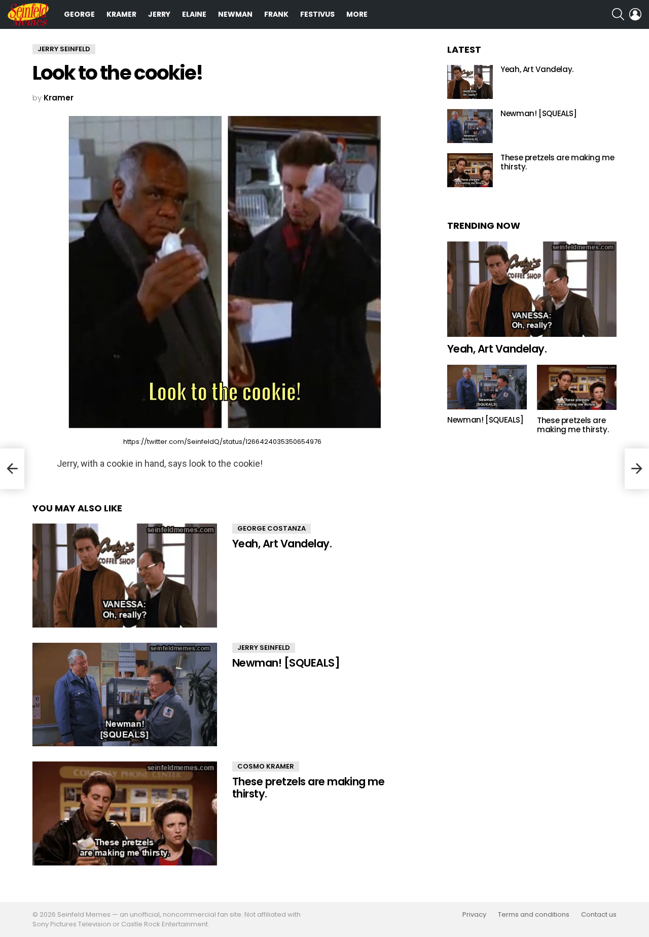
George (79, 14)
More (357, 14)
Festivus (317, 14)
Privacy (474, 915)
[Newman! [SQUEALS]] (124, 694)
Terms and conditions (533, 915)
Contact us (599, 915)
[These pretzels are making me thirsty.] (124, 813)
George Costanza (271, 528)
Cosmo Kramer (265, 766)
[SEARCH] (618, 14)
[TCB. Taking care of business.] (12, 468)
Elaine (194, 14)
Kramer (121, 14)
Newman (235, 14)
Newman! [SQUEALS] (286, 662)
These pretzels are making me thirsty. (308, 787)
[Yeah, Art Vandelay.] (124, 576)
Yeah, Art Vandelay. (282, 543)
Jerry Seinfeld (263, 647)
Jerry (159, 14)
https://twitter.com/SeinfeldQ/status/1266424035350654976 (222, 441)
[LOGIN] (635, 14)
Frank (276, 14)
